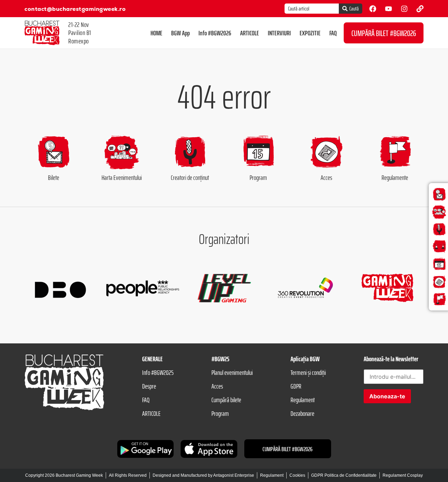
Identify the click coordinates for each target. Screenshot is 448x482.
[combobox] (312, 9)
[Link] (420, 8)
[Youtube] (388, 8)
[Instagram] (404, 8)
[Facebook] (372, 8)
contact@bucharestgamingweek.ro (75, 9)
